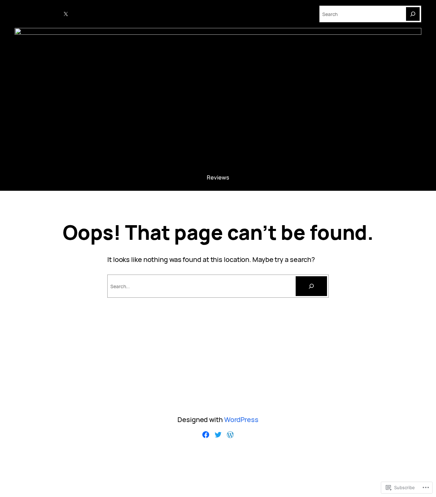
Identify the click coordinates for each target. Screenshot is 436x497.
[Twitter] (218, 435)
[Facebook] (206, 435)
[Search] (413, 14)
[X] (65, 14)
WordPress (241, 419)
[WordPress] (230, 435)
